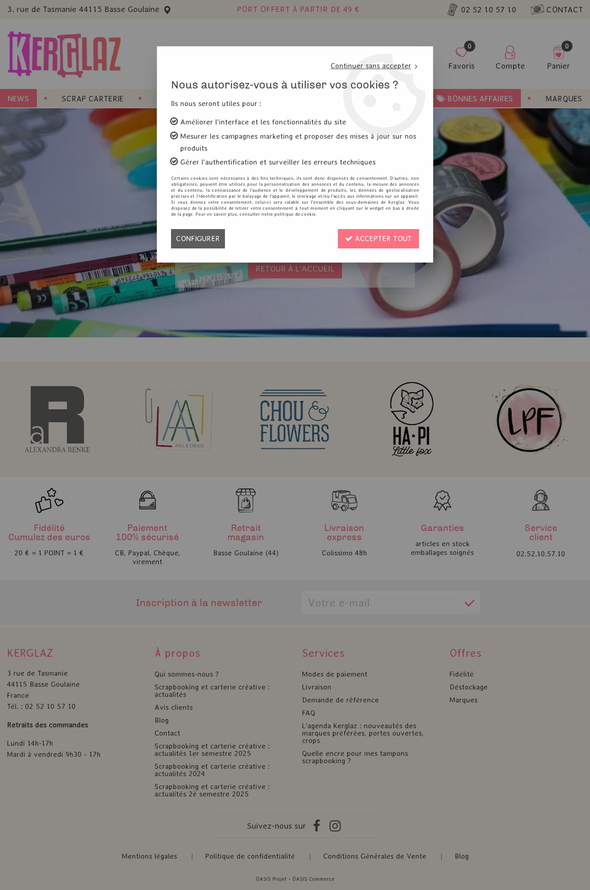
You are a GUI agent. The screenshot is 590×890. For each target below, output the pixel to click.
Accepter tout (382, 238)
